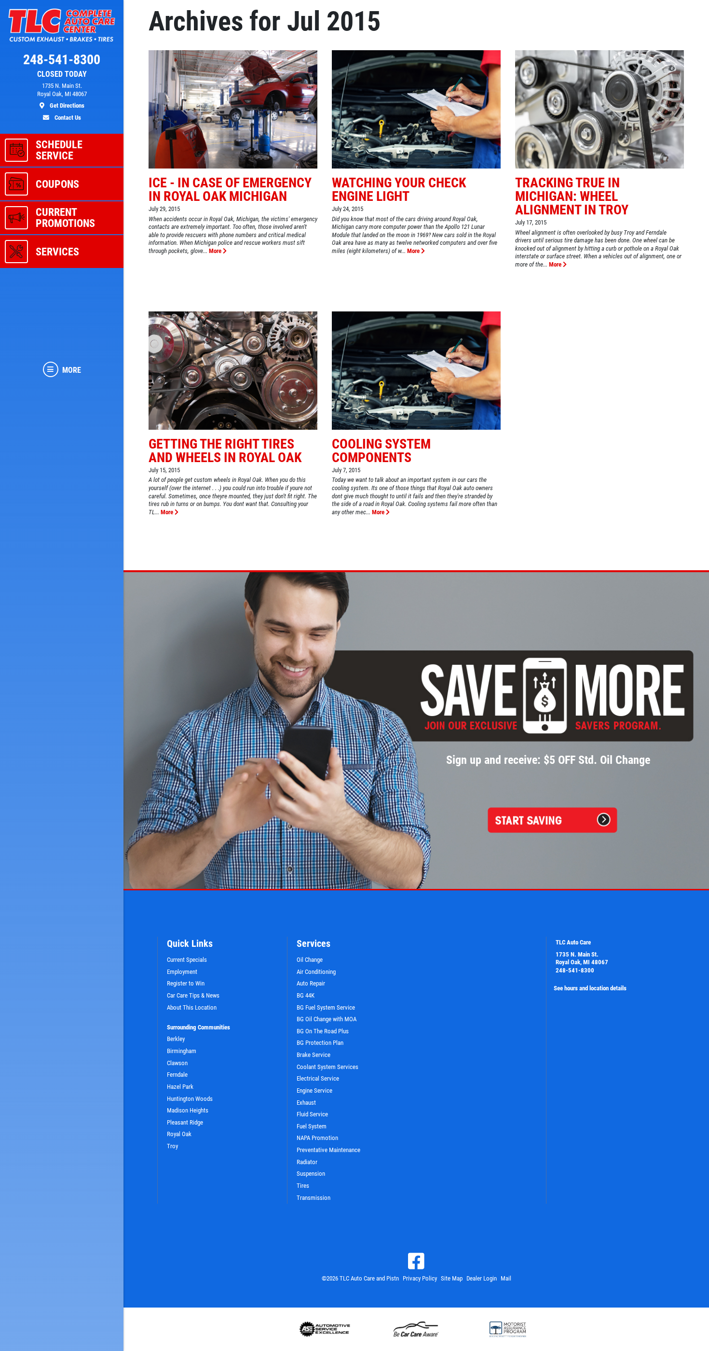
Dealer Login (481, 1278)
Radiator (307, 1162)
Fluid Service (312, 1114)
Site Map (452, 1278)
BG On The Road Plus (323, 1031)
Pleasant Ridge (185, 1122)
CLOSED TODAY (62, 74)
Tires (303, 1185)
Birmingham (181, 1051)
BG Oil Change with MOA (326, 1019)
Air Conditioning (316, 971)
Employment (182, 971)
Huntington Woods (190, 1098)
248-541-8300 (575, 970)
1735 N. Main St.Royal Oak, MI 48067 (582, 958)
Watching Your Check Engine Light (399, 189)
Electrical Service (318, 1078)
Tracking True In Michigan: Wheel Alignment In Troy (571, 196)
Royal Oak (179, 1134)
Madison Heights (187, 1110)
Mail (506, 1278)
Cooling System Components (381, 450)
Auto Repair (311, 983)
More (216, 250)
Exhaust (306, 1102)
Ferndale (177, 1074)
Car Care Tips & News (193, 995)
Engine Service (314, 1090)
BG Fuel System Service (326, 1007)
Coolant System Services (327, 1066)
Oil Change (310, 959)
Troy (172, 1146)
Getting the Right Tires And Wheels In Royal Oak (225, 450)
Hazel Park (180, 1086)
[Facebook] (416, 1261)
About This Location (192, 1007)
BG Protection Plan (320, 1042)
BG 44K (305, 995)
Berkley (176, 1038)
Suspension (311, 1173)
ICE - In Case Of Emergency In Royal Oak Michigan (230, 189)
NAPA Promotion (317, 1137)
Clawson (177, 1063)
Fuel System (312, 1126)
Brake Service (313, 1054)
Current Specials (187, 959)
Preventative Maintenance (328, 1150)
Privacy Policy (420, 1278)
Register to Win (186, 983)
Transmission (313, 1197)
